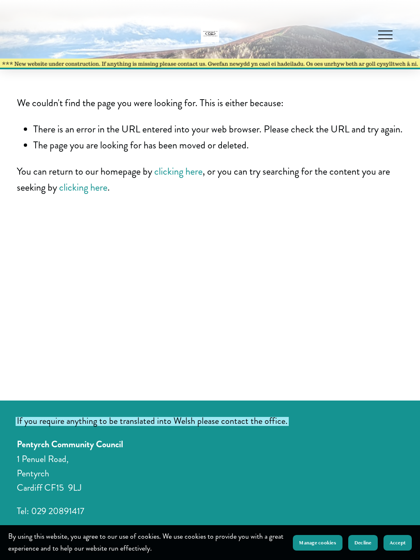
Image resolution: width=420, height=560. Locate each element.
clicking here (178, 171)
